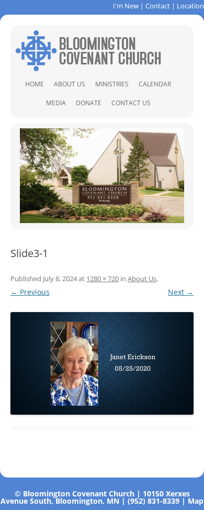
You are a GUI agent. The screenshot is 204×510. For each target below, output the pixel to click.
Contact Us (131, 102)
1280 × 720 (102, 278)
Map (195, 501)
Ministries (112, 84)
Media (56, 102)
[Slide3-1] (102, 363)
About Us (69, 84)
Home (34, 84)
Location (190, 5)
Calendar (155, 84)
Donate (88, 102)
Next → (181, 292)
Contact (157, 5)
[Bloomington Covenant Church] (88, 68)
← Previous (30, 292)
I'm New (126, 5)
